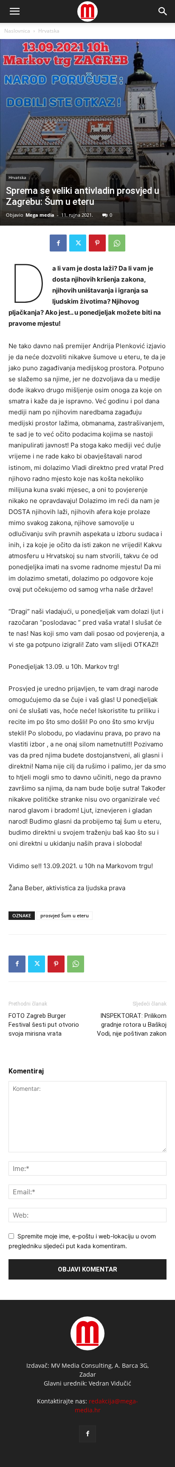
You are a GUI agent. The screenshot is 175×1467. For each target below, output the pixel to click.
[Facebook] (58, 243)
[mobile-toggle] (14, 11)
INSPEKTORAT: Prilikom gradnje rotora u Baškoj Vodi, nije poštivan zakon (132, 1024)
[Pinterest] (97, 243)
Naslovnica (17, 30)
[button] (163, 11)
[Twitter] (77, 243)
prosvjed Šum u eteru (64, 915)
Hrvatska (48, 30)
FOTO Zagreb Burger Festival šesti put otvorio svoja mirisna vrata (43, 1024)
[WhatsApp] (116, 243)
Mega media (39, 215)
